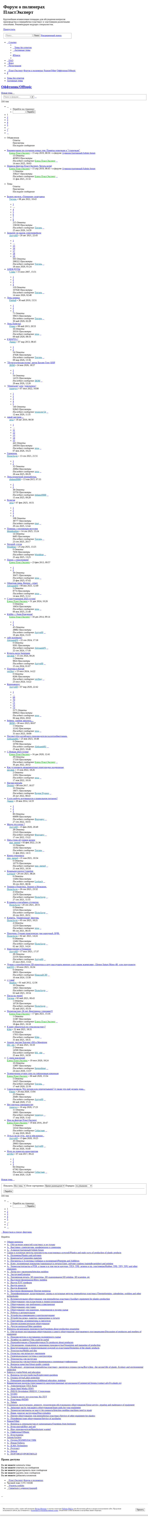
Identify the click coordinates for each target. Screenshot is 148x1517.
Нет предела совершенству (20, 1104)
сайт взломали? (14, 637)
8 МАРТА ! (12, 339)
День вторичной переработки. (22, 476)
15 (14, 246)
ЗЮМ (12, 365)
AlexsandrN (12, 585)
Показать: (8, 1185)
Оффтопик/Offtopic (16, 87)
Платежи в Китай (15, 668)
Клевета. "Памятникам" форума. (23, 918)
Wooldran (11, 547)
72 (14, 705)
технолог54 (40, 412)
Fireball (12, 300)
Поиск (36, 35)
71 (14, 702)
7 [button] (7, 130)
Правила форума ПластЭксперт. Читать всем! (29, 166)
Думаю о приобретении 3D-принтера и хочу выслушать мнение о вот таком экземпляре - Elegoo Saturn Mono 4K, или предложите (71, 964)
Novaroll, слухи (14, 544)
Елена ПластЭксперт (19, 153)
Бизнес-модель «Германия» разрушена (26, 196)
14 (14, 438)
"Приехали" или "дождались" (21, 386)
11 (14, 430)
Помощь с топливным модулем (22, 528)
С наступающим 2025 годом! (21, 598)
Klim (9, 1029)
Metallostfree (13, 531)
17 (14, 251)
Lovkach (11, 873)
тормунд (13, 388)
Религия (11, 500)
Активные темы (15, 80)
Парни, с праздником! (18, 560)
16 (14, 248)
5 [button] (7, 125)
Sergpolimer (40, 1068)
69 (14, 697)
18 (14, 253)
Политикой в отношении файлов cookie (44, 1510)
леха (37, 334)
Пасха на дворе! (15, 995)
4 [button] (7, 122)
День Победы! (14, 323)
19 (14, 256)
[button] (8, 106)
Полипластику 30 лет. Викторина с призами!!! (30, 1011)
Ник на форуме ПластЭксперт (22, 1120)
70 (14, 700)
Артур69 (13, 235)
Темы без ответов (15, 78)
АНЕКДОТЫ (13, 269)
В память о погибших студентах (23, 902)
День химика (13, 297)
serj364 (10, 1154)
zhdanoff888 (15, 479)
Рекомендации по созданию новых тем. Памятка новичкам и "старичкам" (43, 150)
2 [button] (7, 117)
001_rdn (11, 1045)
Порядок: (70, 1185)
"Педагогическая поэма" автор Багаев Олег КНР (31, 362)
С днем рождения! (16, 1058)
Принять (140, 1510)
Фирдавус (39, 819)
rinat (37, 523)
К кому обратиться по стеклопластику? (26, 1027)
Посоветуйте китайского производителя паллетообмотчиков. (37, 736)
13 (14, 435)
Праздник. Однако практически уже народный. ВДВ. (33, 933)
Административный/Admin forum (78, 153)
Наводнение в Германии (19, 949)
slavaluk (10, 656)
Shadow (13, 982)
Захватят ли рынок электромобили (24, 233)
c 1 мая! (10, 980)
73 (14, 707)
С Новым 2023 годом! (18, 752)
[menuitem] (22, 47)
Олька (12, 326)
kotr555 (10, 967)
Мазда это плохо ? (16, 824)
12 (14, 432)
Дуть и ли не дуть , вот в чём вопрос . (25, 1135)
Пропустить (9, 29)
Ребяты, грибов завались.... (20, 720)
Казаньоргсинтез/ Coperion (20, 871)
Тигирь (12, 199)
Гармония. (12, 453)
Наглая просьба (14, 783)
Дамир (12, 342)
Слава (12, 272)
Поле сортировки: (35, 1185)
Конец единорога (15, 855)
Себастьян (40, 1130)
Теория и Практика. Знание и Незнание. (27, 886)
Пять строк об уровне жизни (21, 840)
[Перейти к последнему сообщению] (57, 161)
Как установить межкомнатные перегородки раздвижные (35, 767)
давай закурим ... (15, 417)
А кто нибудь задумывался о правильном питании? (32, 798)
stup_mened (14, 842)
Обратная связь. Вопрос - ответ (22, 583)
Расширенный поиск (51, 35)
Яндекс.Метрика (40, 1509)
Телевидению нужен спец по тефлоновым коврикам (33, 1073)
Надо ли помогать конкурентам (22, 1151)
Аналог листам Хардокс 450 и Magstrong (27, 1042)
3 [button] (7, 120)
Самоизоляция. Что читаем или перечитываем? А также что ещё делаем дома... (46, 1089)
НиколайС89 (41, 975)
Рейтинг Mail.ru (67, 1509)
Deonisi (10, 785)
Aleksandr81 (13, 739)
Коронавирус (13, 684)
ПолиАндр (12, 456)
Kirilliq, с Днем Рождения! (20, 614)
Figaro (12, 1091)
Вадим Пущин (42, 793)
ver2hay (10, 671)
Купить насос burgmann (18, 653)
